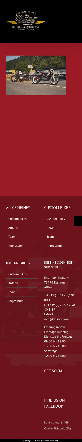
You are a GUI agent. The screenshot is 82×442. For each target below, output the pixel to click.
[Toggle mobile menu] (74, 8)
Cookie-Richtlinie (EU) (57, 428)
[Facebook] (45, 382)
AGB (66, 422)
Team (12, 237)
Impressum (15, 245)
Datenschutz (51, 422)
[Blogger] (56, 382)
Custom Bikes (17, 219)
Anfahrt (13, 228)
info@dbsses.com (56, 319)
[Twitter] (51, 382)
